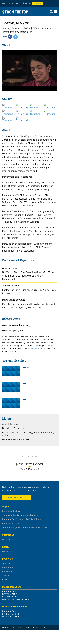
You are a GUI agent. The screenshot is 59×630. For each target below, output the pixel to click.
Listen (6, 418)
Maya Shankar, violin (13, 299)
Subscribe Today (16, 497)
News (5, 551)
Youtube (6, 563)
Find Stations (37, 348)
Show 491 (25, 400)
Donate (37, 4)
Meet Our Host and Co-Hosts (18, 439)
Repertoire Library (11, 523)
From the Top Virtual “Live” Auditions (21, 519)
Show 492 (26, 384)
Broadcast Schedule (13, 428)
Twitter (6, 575)
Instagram (7, 567)
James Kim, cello (10, 285)
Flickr (5, 579)
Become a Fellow (11, 511)
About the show (10, 424)
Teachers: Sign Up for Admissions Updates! (25, 527)
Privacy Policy (39, 627)
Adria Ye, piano (10, 268)
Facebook (7, 571)
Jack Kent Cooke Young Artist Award (21, 515)
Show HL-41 (26, 368)
